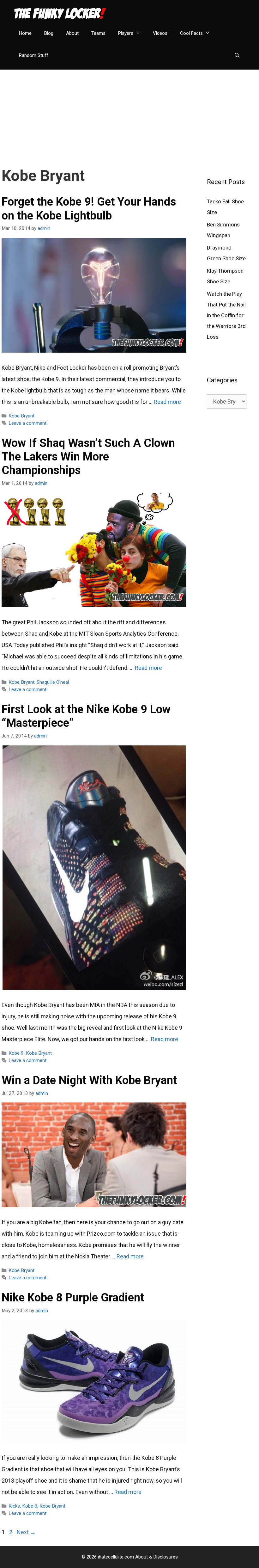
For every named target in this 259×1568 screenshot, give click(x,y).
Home (25, 33)
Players (125, 33)
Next (26, 1532)
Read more (167, 401)
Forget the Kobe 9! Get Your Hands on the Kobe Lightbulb (89, 208)
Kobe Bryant (21, 416)
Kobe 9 (16, 1053)
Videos (160, 33)
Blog (48, 33)
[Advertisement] (129, 114)
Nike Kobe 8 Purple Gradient (73, 1297)
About (72, 33)
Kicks (14, 1506)
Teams (98, 33)
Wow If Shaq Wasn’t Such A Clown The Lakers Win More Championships (88, 456)
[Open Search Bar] (237, 55)
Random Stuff (33, 55)
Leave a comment (27, 423)
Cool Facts (191, 33)
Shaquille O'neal (53, 682)
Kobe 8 (29, 1506)
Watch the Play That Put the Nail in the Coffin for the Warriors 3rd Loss (226, 315)
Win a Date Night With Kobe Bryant (89, 1080)
